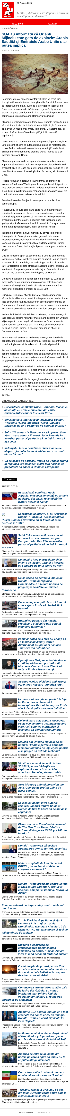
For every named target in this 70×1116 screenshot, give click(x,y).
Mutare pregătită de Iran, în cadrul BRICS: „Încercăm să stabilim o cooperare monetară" (40, 866)
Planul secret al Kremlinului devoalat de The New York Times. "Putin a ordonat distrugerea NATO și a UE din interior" (42, 829)
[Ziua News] (8, 10)
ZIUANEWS (17, 24)
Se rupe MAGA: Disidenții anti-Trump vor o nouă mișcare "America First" (42, 683)
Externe (14, 28)
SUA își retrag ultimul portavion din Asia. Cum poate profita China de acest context (41, 787)
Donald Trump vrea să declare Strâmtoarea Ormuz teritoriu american (42, 847)
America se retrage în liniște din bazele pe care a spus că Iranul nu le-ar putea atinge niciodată (42, 1057)
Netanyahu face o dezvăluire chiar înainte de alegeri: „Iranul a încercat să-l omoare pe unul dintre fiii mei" (34, 451)
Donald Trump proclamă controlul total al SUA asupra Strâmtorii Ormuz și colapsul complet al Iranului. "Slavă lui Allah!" (43, 889)
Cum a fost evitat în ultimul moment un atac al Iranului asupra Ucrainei (41, 1074)
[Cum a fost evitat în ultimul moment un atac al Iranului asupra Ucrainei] (9, 1075)
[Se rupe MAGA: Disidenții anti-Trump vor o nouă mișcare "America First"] (9, 684)
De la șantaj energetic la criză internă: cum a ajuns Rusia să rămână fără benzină (42, 605)
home (5, 28)
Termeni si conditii (25, 1112)
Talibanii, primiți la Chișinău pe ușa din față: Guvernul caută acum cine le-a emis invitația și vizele (42, 1093)
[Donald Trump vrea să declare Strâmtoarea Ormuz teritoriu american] (9, 848)
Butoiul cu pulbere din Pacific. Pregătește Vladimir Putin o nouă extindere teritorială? (39, 623)
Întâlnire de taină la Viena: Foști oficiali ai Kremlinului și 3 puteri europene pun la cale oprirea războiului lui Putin (43, 1036)
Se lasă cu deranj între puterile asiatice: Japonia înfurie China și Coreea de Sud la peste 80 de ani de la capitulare (42, 808)
